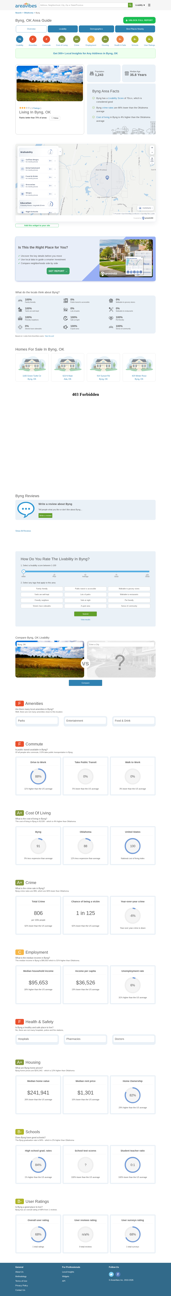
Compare (86, 683)
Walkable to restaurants (129, 594)
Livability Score (116, 98)
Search (18, 13)
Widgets (65, 1276)
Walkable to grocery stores (129, 589)
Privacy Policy (21, 1285)
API (63, 1281)
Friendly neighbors (42, 600)
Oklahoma (28, 13)
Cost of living (102, 117)
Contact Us (20, 1290)
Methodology (21, 1276)
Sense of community (129, 606)
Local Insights (68, 1272)
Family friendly (42, 589)
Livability (139, 5)
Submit (85, 614)
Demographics (96, 29)
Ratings (36, 108)
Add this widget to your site (37, 225)
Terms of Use (21, 1281)
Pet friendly (129, 600)
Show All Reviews (23, 531)
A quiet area (85, 606)
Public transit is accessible (85, 589)
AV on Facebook (118, 1274)
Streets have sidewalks (42, 606)
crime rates (107, 107)
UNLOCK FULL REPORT (141, 20)
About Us (19, 1272)
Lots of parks (85, 594)
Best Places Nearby (135, 29)
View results (85, 620)
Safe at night (85, 600)
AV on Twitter (111, 1274)
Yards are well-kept (41, 594)
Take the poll (49, 336)
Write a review (45, 515)
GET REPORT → (58, 271)
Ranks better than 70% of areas (33, 117)
